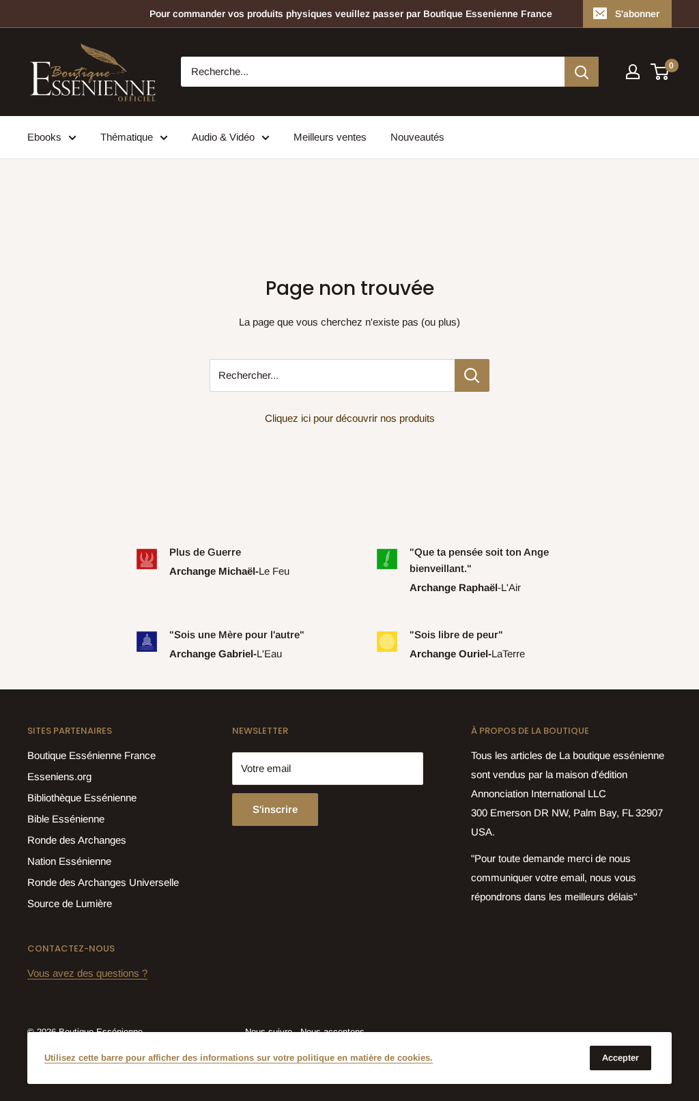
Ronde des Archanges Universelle (103, 882)
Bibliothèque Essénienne (82, 797)
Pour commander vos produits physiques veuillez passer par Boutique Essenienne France (350, 13)
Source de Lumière (69, 903)
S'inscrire (275, 809)
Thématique (126, 137)
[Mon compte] (633, 71)
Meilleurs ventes (330, 137)
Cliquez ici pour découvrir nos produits (350, 418)
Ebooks (44, 137)
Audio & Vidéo (223, 137)
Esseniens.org (59, 776)
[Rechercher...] (472, 375)
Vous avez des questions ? (87, 973)
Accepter (620, 1058)
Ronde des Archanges (76, 840)
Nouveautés (417, 137)
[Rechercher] (582, 72)
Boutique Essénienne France (91, 755)
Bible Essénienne (65, 819)
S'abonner (637, 13)
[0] (660, 71)
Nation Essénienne (69, 861)
